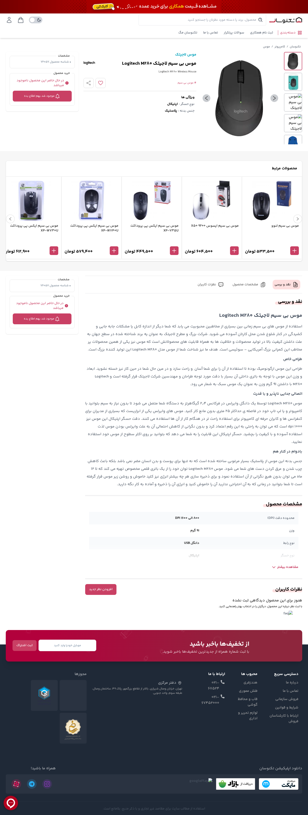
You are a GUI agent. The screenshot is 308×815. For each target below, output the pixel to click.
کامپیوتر (280, 47)
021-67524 (213, 686)
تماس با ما (210, 32)
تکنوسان (295, 47)
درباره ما (292, 682)
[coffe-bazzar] (235, 784)
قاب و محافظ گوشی (247, 702)
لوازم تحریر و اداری (247, 715)
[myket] (278, 784)
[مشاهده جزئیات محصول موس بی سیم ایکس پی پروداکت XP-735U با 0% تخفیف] (152, 242)
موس (266, 47)
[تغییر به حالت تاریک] (35, 20)
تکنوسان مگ (187, 32)
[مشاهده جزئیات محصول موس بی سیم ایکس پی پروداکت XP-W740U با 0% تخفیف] (91, 242)
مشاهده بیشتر (287, 567)
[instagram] (47, 784)
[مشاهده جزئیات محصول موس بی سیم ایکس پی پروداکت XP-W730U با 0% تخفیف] (31, 242)
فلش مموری (248, 691)
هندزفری (250, 682)
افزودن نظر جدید (101, 589)
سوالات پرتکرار (234, 32)
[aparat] (16, 784)
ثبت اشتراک (24, 645)
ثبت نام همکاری (261, 32)
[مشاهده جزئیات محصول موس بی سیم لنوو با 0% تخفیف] (272, 242)
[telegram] (32, 784)
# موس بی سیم (187, 83)
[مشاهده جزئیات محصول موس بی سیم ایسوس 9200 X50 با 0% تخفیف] (212, 242)
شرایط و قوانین (286, 707)
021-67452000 (210, 700)
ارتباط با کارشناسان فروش (284, 718)
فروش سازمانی (286, 699)
